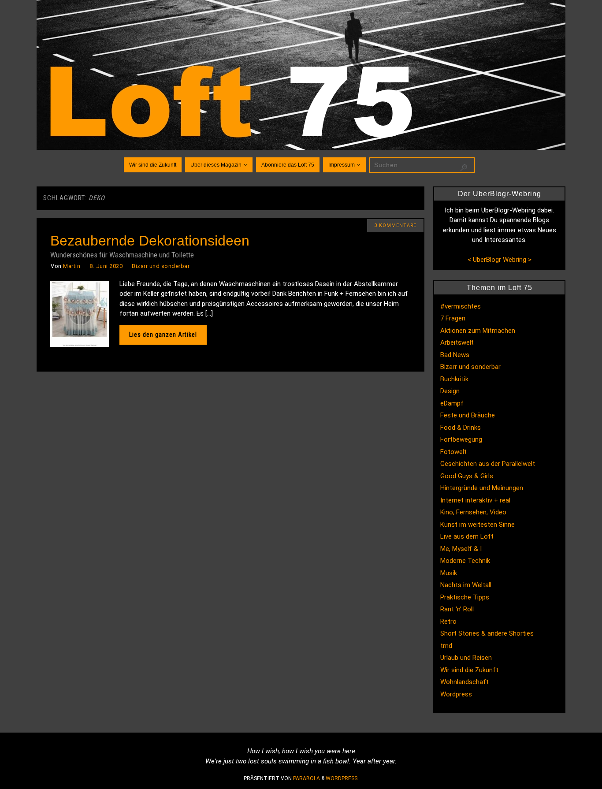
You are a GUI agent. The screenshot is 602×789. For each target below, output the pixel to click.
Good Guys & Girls (466, 476)
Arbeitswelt (457, 342)
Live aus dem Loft (467, 536)
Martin (71, 266)
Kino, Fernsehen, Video (473, 512)
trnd (446, 646)
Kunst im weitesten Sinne (477, 524)
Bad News (454, 355)
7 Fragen (452, 318)
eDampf (452, 403)
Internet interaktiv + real (475, 500)
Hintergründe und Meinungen (481, 488)
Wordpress (456, 694)
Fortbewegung (461, 439)
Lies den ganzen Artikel (163, 334)
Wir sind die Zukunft (469, 670)
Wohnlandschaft (464, 682)
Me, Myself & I (461, 549)
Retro (448, 621)
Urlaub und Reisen (466, 658)
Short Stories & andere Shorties (487, 633)
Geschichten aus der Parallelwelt (487, 464)
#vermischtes (460, 306)
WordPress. (342, 778)
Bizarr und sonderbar (161, 266)
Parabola (306, 778)
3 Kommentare (395, 225)
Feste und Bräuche (467, 415)
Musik (448, 573)
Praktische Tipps (464, 597)
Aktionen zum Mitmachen (477, 331)
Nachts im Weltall (465, 585)
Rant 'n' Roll (457, 609)
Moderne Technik (465, 561)
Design (450, 391)
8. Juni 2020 (106, 266)
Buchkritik (454, 379)
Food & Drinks (460, 428)
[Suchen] (463, 168)
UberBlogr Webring (499, 260)
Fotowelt (453, 452)
